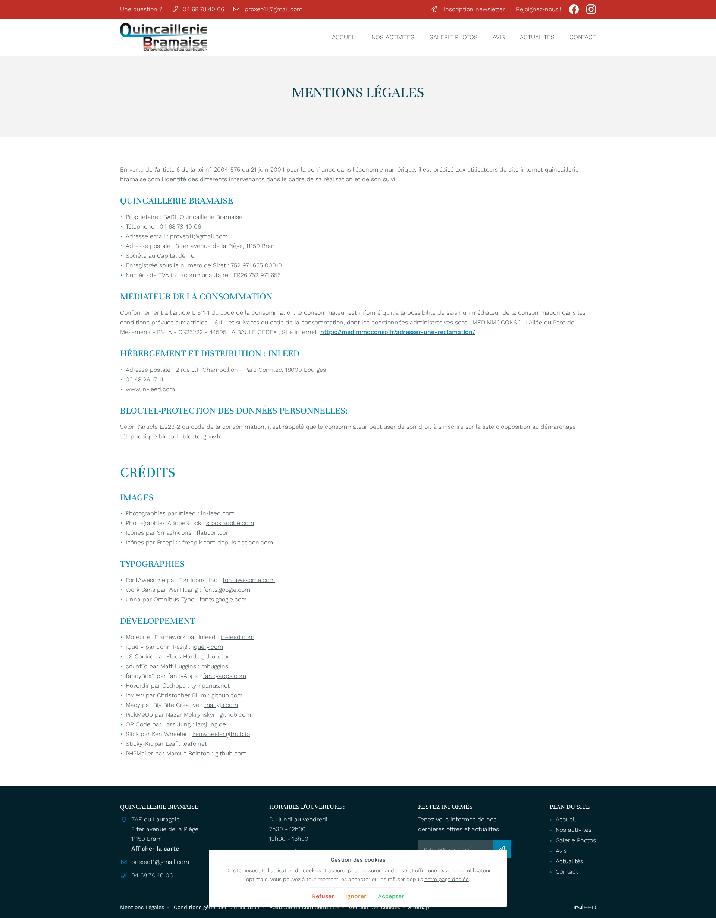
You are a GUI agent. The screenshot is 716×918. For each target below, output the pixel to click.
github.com (217, 656)
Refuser (323, 896)
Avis (499, 37)
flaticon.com (214, 532)
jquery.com (207, 646)
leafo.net (194, 743)
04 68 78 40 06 (180, 226)
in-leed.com (218, 513)
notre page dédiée (446, 879)
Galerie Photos (453, 37)
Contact (582, 37)
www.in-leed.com (150, 389)
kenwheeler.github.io (221, 734)
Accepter (391, 896)
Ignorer (356, 896)
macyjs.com (221, 704)
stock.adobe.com (230, 522)
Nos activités (392, 37)
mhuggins (214, 666)
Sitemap (418, 907)
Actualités (537, 37)
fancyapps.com (224, 675)
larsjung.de (211, 724)
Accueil (344, 37)
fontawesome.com (249, 580)
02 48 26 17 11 (144, 379)
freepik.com (199, 542)
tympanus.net (210, 685)
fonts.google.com (226, 589)
